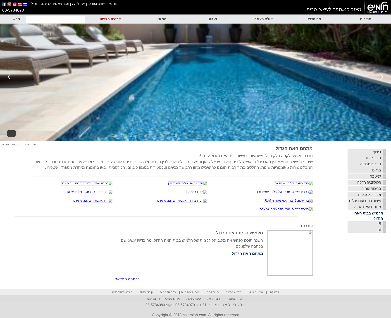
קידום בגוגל (146, 292)
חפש (16, 19)
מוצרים (365, 19)
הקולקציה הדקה (369, 182)
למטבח (375, 176)
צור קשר (112, 4)
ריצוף (377, 152)
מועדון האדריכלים (122, 292)
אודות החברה (96, 4)
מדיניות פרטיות (171, 298)
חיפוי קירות (372, 158)
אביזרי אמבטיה (369, 195)
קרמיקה (46, 4)
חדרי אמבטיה (370, 164)
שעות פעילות (61, 4)
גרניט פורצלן (256, 292)
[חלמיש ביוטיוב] (9, 5)
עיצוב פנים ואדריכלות (365, 201)
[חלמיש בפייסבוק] (4, 5)
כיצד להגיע (78, 4)
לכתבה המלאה (127, 279)
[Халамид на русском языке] (27, 5)
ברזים (376, 170)
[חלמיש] (378, 7)
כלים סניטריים (168, 292)
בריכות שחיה (371, 188)
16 (379, 230)
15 (379, 224)
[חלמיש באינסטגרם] (15, 5)
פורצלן (34, 4)
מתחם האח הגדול (367, 207)
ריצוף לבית (213, 292)
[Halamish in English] (20, 5)
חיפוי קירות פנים (190, 292)
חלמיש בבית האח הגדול (368, 215)
